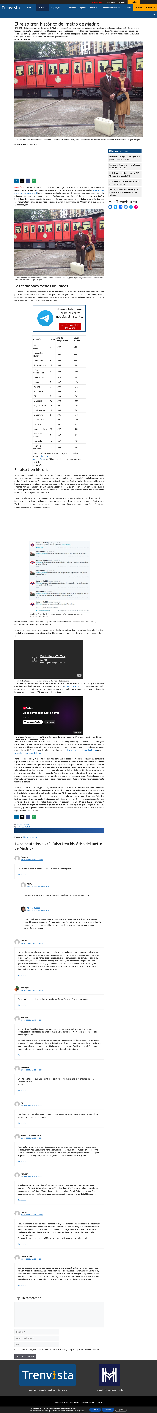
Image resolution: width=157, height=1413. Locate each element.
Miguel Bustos (21, 144)
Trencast (128, 8)
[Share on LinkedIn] (16, 181)
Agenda (83, 8)
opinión (33, 827)
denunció (44, 456)
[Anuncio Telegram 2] (59, 331)
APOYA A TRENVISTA (145, 8)
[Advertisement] (59, 164)
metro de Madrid (23, 827)
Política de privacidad (71, 1402)
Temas (92, 8)
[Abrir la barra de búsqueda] (154, 14)
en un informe (39, 459)
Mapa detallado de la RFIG (111, 8)
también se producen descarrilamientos (80, 750)
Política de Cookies (87, 1402)
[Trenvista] (10, 7)
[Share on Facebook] (28, 181)
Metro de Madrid (30, 837)
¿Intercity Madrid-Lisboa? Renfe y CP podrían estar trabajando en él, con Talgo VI (123, 192)
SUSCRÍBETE (134, 2)
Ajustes (120, 1410)
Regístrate (122, 2)
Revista (29, 8)
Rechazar (108, 1410)
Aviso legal (59, 1402)
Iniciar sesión (111, 2)
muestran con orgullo (73, 686)
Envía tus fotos (97, 2)
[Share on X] (22, 181)
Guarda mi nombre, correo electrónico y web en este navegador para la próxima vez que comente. (58, 1349)
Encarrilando (71, 8)
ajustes (81, 1411)
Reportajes (55, 8)
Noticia (18, 39)
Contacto (99, 1402)
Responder (22, 874)
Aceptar (95, 1410)
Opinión (26, 39)
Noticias (41, 8)
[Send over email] (34, 181)
